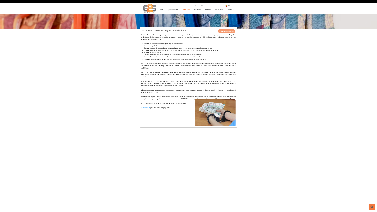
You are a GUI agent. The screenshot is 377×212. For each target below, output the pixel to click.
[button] (226, 31)
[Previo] (11, 21)
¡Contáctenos (145, 108)
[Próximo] (366, 21)
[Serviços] (188, 24)
